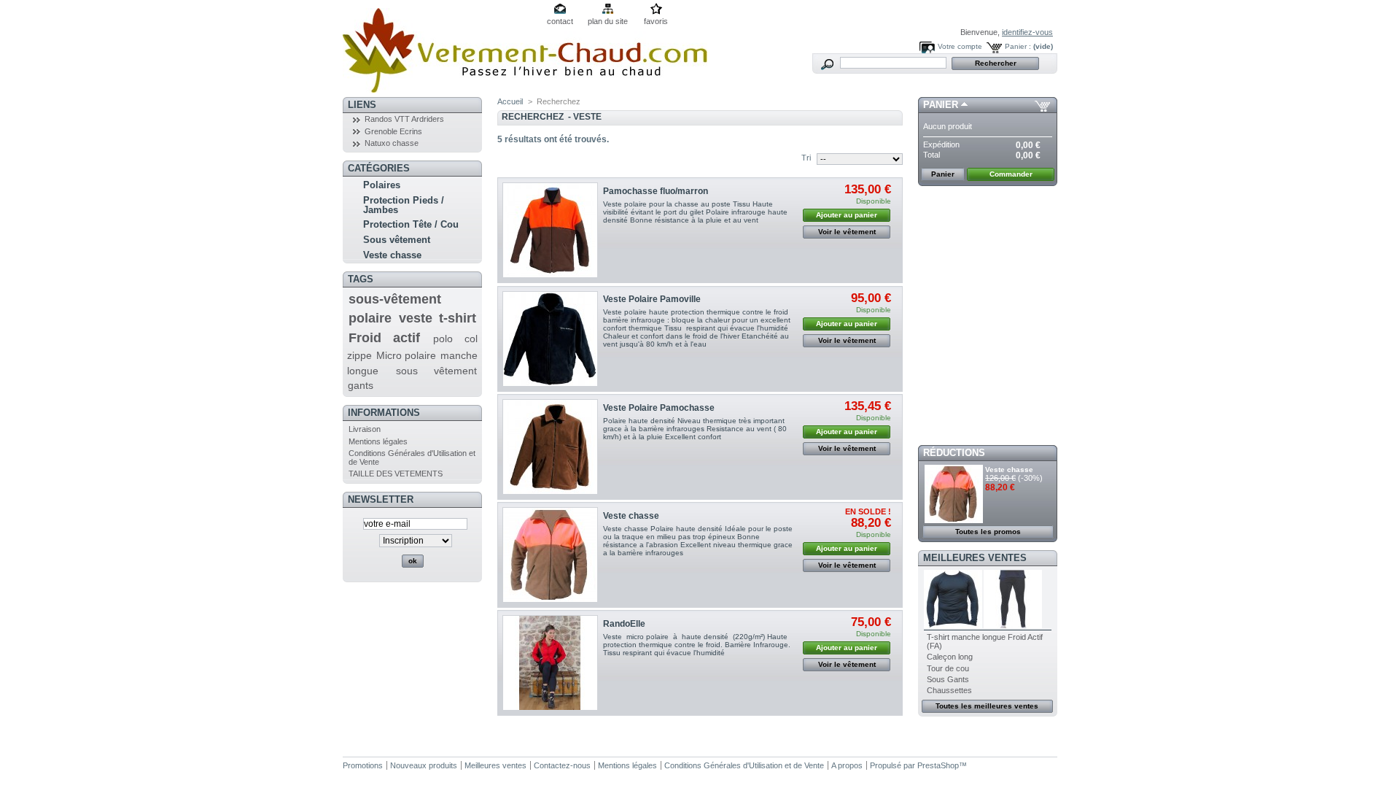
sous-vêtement (395, 299)
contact (560, 21)
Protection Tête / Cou (411, 224)
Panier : (1018, 46)
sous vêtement (436, 370)
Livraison (365, 429)
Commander (1010, 174)
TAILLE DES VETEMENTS (396, 473)
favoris (656, 21)
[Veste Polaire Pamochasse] (550, 447)
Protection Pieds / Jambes (403, 205)
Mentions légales (378, 441)
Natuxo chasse (392, 143)
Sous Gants (948, 679)
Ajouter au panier (846, 215)
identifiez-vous (1027, 32)
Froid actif (385, 338)
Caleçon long (950, 656)
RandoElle (624, 624)
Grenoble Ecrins (393, 131)
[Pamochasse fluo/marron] (550, 230)
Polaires (381, 184)
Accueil (510, 101)
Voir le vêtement (847, 232)
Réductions (954, 452)
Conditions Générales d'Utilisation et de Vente (744, 765)
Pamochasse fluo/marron (655, 191)
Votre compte (960, 46)
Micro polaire (406, 355)
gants (360, 385)
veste (415, 318)
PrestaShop (938, 765)
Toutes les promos (988, 532)
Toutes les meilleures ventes (987, 706)
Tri (806, 157)
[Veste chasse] (550, 555)
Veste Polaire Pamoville (652, 299)
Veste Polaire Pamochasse (659, 408)
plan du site (608, 21)
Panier (940, 104)
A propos (847, 765)
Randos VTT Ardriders (404, 119)
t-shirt (457, 318)
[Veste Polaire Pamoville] (550, 339)
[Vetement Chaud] (525, 87)
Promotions (363, 765)
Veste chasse (392, 255)
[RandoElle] (550, 663)
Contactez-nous (562, 765)
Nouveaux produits (423, 765)
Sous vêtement (396, 239)
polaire (370, 318)
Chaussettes (949, 690)
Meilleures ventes (975, 557)
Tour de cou (948, 668)
